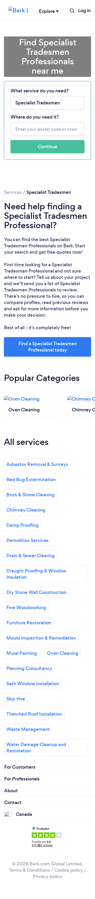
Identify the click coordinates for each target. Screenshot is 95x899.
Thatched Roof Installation (34, 714)
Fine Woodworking (26, 607)
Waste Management (28, 729)
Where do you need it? (35, 117)
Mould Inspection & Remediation (41, 638)
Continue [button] (47, 146)
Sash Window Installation (32, 683)
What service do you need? (40, 91)
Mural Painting (21, 653)
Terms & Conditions (29, 870)
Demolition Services (27, 540)
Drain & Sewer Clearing (30, 555)
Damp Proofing (22, 525)
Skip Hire (15, 699)
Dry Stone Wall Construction (36, 592)
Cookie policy (68, 870)
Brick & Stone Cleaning (30, 495)
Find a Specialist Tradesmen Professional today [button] (47, 347)
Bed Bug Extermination (31, 479)
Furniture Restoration (28, 623)
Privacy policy (48, 876)
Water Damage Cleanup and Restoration (36, 747)
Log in (84, 10)
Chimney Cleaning (25, 510)
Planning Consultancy (29, 668)
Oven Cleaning (62, 653)
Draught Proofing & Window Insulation (36, 574)
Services (13, 192)
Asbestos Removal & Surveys (37, 464)
